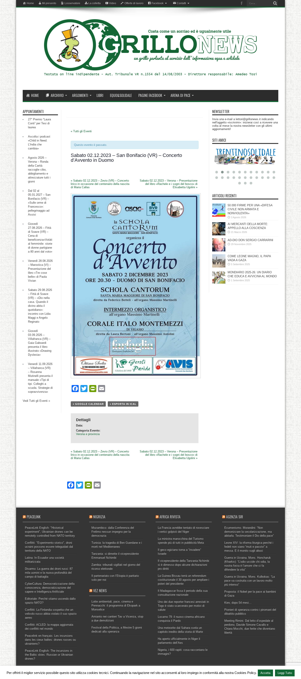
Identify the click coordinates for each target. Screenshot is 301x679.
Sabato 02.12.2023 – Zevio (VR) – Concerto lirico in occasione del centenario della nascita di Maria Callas (100, 184)
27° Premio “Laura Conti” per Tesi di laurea (39, 123)
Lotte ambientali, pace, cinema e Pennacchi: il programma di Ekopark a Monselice (115, 605)
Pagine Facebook (150, 95)
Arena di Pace (180, 95)
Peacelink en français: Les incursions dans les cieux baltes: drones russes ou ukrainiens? (50, 639)
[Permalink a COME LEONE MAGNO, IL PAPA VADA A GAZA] (218, 266)
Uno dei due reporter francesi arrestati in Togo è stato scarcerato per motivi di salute (183, 605)
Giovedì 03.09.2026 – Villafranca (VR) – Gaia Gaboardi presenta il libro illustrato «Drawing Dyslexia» (39, 342)
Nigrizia (99, 516)
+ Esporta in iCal (123, 404)
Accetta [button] (265, 673)
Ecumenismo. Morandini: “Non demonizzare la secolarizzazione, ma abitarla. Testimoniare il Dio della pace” (249, 531)
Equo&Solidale (121, 95)
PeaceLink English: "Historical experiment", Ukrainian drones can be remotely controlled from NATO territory (50, 531)
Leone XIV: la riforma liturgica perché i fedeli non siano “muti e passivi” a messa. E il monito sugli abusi (248, 546)
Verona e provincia (88, 434)
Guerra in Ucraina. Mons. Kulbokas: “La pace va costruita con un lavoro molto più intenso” (249, 580)
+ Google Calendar (88, 404)
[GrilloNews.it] (150, 79)
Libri (100, 95)
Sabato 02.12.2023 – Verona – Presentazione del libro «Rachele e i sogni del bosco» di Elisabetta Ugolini (168, 184)
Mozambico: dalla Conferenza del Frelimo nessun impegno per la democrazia (112, 531)
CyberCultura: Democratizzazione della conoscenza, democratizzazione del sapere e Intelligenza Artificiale (49, 587)
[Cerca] (275, 3)
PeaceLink (34, 516)
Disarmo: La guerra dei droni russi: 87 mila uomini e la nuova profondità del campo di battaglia (49, 572)
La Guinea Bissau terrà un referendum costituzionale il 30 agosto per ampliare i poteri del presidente (183, 579)
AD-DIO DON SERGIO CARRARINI (250, 240)
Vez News (100, 590)
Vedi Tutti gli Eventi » (36, 400)
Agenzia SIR (234, 516)
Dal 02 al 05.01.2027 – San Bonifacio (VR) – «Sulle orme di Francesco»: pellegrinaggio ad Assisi (39, 202)
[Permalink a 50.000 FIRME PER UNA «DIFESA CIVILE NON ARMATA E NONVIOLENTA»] (218, 215)
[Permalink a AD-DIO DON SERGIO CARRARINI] (218, 250)
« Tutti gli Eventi (81, 131)
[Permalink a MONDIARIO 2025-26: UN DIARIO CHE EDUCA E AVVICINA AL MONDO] (218, 282)
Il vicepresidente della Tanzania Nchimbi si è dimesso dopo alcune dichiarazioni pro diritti (183, 564)
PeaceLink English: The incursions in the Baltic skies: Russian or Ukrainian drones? (49, 654)
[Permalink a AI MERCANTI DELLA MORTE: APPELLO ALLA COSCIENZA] (218, 234)
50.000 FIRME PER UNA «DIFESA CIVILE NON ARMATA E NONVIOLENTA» (250, 209)
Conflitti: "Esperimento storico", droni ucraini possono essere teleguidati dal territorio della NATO (49, 546)
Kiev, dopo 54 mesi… (238, 602)
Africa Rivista (170, 516)
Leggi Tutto (285, 673)
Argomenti (80, 95)
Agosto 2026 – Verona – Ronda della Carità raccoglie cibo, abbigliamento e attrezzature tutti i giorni (39, 169)
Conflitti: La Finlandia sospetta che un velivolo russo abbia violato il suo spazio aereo (50, 613)
